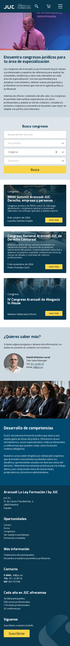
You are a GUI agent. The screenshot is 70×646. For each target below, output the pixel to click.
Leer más (54, 219)
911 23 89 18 (37, 363)
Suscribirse (17, 633)
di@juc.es (38, 367)
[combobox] (8, 143)
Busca (35, 169)
